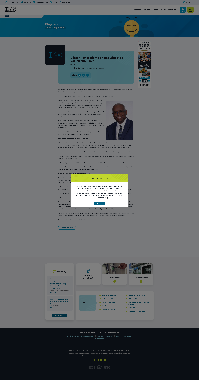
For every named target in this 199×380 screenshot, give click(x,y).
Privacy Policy (103, 198)
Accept (99, 203)
